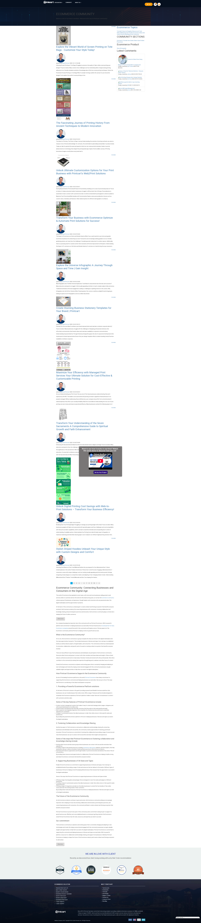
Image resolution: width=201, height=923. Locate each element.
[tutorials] (63, 35)
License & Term (106, 899)
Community (105, 889)
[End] (99, 583)
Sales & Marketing (121, 32)
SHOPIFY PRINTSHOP (61, 895)
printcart (131, 34)
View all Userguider (121, 48)
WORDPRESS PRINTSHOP (62, 899)
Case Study (105, 893)
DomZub (129, 79)
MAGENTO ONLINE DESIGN (62, 892)
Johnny (129, 74)
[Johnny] (120, 71)
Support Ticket (106, 895)
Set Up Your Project (101, 472)
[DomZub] (121, 77)
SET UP (149, 4)
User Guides (131, 40)
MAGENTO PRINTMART (61, 897)
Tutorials (119, 31)
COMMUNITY (69, 2)
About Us (78, 2)
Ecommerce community (108, 597)
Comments (120, 40)
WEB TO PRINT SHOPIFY (61, 890)
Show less (60, 844)
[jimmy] (120, 88)
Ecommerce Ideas (138, 32)
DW (128, 85)
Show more (60, 618)
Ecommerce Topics (127, 27)
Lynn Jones (130, 66)
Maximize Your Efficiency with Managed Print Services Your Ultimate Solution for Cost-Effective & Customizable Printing (84, 375)
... (81, 583)
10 (94, 583)
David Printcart (66, 63)
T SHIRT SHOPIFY (60, 903)
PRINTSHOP (48, 2)
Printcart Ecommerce (90, 677)
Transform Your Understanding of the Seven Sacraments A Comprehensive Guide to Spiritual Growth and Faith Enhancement (82, 426)
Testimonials (105, 888)
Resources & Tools (137, 31)
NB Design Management (129, 88)
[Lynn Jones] (123, 59)
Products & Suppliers (127, 31)
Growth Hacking (125, 34)
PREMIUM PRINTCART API (62, 888)
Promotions (120, 42)
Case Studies (129, 32)
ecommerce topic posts (89, 747)
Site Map (104, 901)
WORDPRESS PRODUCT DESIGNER (64, 893)
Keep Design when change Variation (133, 77)
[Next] (97, 583)
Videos (135, 40)
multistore (136, 34)
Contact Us (105, 897)
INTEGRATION (58, 2)
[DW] (119, 82)
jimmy (128, 90)
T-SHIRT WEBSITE (60, 901)
